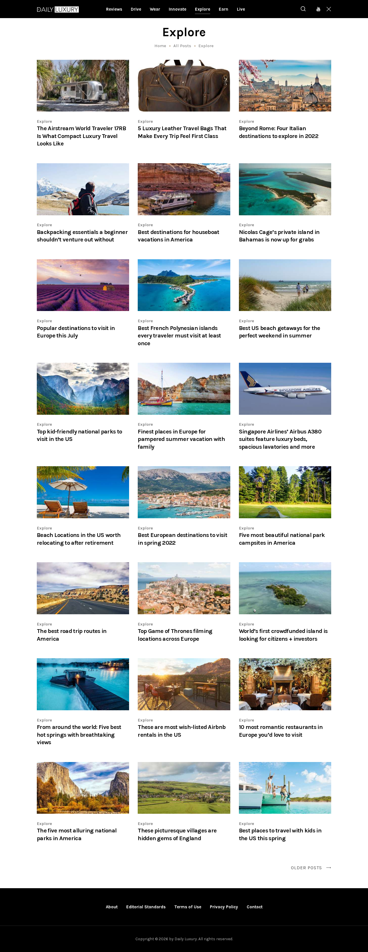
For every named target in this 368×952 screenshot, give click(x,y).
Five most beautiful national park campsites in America (282, 538)
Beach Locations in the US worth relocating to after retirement (78, 538)
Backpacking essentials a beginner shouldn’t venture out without (82, 236)
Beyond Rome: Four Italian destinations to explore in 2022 (278, 132)
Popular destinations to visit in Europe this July (76, 332)
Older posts (306, 867)
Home (160, 45)
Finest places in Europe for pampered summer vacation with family (181, 439)
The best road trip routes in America (71, 634)
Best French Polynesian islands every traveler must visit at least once (179, 336)
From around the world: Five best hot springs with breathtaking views (79, 734)
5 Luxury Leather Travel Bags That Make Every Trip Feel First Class (182, 132)
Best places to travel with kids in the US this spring (280, 834)
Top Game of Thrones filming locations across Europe (175, 634)
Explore (44, 121)
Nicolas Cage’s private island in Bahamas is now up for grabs (279, 236)
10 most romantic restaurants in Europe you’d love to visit (281, 730)
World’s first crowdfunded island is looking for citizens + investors (283, 634)
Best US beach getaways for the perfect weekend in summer (279, 332)
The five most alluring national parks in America (76, 834)
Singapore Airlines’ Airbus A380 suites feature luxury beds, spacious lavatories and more (280, 439)
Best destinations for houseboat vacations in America (178, 236)
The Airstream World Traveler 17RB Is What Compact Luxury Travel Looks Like (81, 136)
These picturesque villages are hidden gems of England (177, 834)
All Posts (182, 45)
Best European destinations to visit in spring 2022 (182, 538)
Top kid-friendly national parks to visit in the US (79, 435)
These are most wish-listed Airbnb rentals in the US (181, 730)
